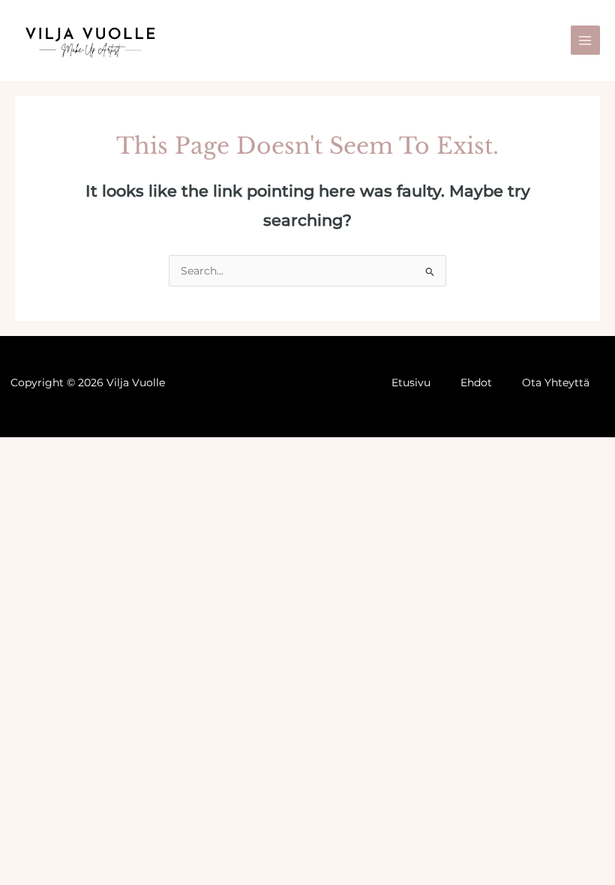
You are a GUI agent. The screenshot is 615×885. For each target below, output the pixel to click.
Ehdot (476, 382)
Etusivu (411, 382)
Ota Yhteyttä (556, 382)
